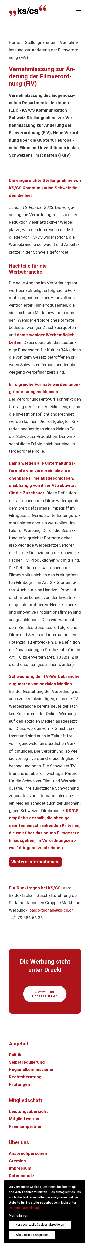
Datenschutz (22, 1175)
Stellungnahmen (40, 42)
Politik (15, 1054)
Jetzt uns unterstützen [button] (45, 994)
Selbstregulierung (27, 1062)
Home (14, 42)
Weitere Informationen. (36, 861)
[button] (78, 10)
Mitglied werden (25, 1118)
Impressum (20, 1168)
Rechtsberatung (25, 1076)
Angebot (18, 1044)
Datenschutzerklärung (24, 1208)
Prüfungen (19, 1084)
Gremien (17, 1160)
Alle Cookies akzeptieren (32, 1235)
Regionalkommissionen (32, 1069)
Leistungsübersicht (28, 1111)
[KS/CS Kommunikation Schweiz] (28, 11)
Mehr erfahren (18, 1215)
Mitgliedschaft (25, 1100)
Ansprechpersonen (28, 1153)
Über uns (19, 1142)
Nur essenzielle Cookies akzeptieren (40, 1224)
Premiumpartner (25, 1126)
